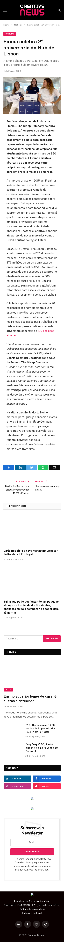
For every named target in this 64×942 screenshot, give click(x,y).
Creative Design (36, 935)
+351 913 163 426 (26, 905)
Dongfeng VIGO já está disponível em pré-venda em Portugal (41, 748)
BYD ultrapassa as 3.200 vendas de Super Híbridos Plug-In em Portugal (40, 728)
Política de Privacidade (32, 909)
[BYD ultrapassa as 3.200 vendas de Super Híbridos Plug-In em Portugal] (13, 729)
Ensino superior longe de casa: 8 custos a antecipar (30, 698)
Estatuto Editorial (32, 913)
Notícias (10, 34)
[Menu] (5, 10)
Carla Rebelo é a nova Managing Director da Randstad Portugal (30, 552)
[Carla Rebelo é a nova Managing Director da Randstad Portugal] (32, 530)
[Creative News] (32, 10)
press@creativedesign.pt (36, 901)
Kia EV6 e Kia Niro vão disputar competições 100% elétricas (17, 490)
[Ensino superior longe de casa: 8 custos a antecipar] (32, 675)
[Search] (59, 10)
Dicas (8, 690)
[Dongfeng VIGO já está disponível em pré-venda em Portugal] (13, 748)
